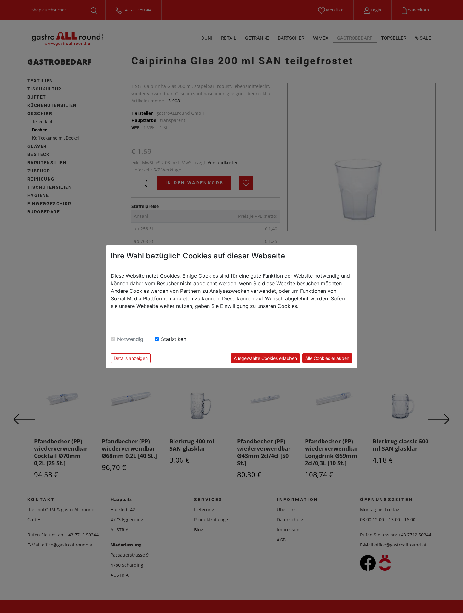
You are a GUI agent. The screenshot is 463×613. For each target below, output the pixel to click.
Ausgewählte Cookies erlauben (265, 358)
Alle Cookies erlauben (327, 358)
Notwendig (130, 339)
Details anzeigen (131, 358)
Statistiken (173, 339)
